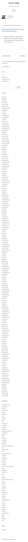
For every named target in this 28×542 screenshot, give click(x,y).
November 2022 (5, 141)
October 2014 (5, 292)
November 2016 (5, 246)
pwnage (4, 496)
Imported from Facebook (8, 466)
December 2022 (5, 139)
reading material (5, 500)
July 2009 (4, 384)
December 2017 (5, 222)
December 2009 (5, 378)
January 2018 (5, 220)
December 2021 (5, 160)
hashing (4, 457)
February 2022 (5, 156)
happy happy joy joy (6, 453)
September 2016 (5, 250)
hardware (4, 455)
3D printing (4, 406)
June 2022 (4, 149)
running (4, 503)
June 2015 (4, 278)
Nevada (3, 483)
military (3, 477)
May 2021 (4, 173)
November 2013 (5, 313)
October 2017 (5, 225)
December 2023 (5, 125)
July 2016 (4, 253)
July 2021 (4, 169)
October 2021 (5, 164)
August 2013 (5, 319)
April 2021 (4, 175)
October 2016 (5, 248)
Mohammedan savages (7, 479)
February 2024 (5, 123)
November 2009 (5, 380)
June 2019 (4, 188)
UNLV (3, 515)
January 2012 (5, 350)
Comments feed (5, 79)
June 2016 (4, 255)
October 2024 (5, 117)
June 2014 (4, 300)
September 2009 (5, 382)
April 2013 (4, 322)
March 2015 (4, 283)
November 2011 (5, 354)
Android (4, 408)
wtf (2, 520)
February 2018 (5, 218)
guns (3, 451)
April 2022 (4, 153)
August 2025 (5, 110)
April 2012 (4, 345)
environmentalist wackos (7, 446)
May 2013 (4, 320)
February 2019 (5, 195)
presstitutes (4, 492)
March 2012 (4, 347)
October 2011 (5, 356)
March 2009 (4, 391)
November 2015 (5, 268)
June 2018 (4, 210)
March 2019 (4, 194)
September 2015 (5, 272)
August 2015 (5, 274)
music (3, 481)
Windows (4, 518)
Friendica (4, 529)
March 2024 (4, 121)
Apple (3, 412)
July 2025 (4, 111)
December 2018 (5, 199)
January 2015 (5, 287)
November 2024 (5, 115)
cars (3, 421)
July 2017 (4, 231)
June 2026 (4, 98)
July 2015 (4, 276)
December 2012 (5, 330)
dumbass (4, 438)
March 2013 (4, 324)
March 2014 (4, 306)
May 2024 (4, 119)
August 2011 (5, 360)
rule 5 (3, 501)
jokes (3, 468)
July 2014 (4, 298)
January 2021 (5, 179)
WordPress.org (5, 81)
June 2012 (4, 341)
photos (3, 488)
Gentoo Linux (5, 449)
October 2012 (5, 334)
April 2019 (4, 192)
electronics (4, 444)
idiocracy (4, 464)
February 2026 (5, 104)
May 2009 (4, 388)
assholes (4, 414)
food (3, 447)
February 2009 (5, 393)
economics (4, 440)
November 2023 (5, 126)
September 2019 (5, 182)
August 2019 (5, 184)
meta (3, 475)
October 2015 (5, 270)
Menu (14, 10)
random (4, 498)
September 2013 (5, 317)
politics (3, 490)
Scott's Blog (14, 3)
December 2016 (5, 244)
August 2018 (5, 207)
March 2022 (4, 154)
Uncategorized (5, 513)
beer (3, 416)
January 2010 (5, 376)
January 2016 (5, 264)
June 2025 (4, 113)
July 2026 (4, 97)
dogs (3, 436)
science (3, 505)
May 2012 (4, 343)
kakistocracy (5, 470)
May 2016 (4, 257)
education (4, 442)
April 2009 (4, 390)
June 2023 (4, 132)
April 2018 (4, 214)
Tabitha (3, 511)
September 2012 (5, 335)
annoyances (4, 410)
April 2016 (4, 259)
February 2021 (5, 177)
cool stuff (4, 427)
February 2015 (5, 285)
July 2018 (4, 208)
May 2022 (4, 151)
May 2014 (4, 302)
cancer (3, 419)
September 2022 (5, 143)
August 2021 (5, 167)
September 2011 (5, 358)
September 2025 (5, 108)
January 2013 (5, 328)
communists (5, 423)
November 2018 (5, 201)
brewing (4, 418)
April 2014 (4, 304)
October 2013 (5, 315)
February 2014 (5, 307)
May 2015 (4, 279)
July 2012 (4, 339)
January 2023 (5, 138)
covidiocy (4, 429)
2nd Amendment (6, 404)
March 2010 (4, 373)
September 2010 (5, 371)
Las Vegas (4, 472)
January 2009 (5, 395)
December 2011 (5, 352)
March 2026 (4, 102)
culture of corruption (7, 431)
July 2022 (4, 147)
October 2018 (5, 203)
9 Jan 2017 (9, 18)
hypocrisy (4, 462)
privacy (3, 494)
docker (3, 434)
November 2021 (5, 162)
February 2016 (5, 263)
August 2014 (5, 296)
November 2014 (5, 291)
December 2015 (5, 266)
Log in (3, 75)
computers (4, 425)
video (3, 516)
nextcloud (4, 487)
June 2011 (4, 363)
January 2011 (5, 367)
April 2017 (4, 236)
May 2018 (4, 212)
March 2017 (4, 238)
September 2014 (5, 294)
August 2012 (5, 337)
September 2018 (5, 205)
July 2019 (4, 186)
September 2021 (5, 166)
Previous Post (6, 55)
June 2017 (4, 233)
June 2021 (4, 171)
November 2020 (5, 180)
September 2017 (5, 227)
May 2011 (4, 365)
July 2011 (4, 362)
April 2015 (4, 281)
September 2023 (5, 128)
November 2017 (5, 223)
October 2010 (5, 369)
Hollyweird (4, 459)
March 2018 (4, 216)
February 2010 (5, 375)
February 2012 (5, 348)
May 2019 (4, 190)
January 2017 (5, 242)
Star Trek (4, 507)
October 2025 (5, 106)
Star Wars (4, 509)
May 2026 (4, 100)
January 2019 (5, 197)
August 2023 (5, 130)
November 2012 (5, 332)
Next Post (23, 55)
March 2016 (4, 261)
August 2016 (5, 251)
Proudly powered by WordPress (8, 539)
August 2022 (5, 145)
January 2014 (5, 309)
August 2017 (5, 229)
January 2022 (5, 158)
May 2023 (4, 134)
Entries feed (4, 77)
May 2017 (4, 235)
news (3, 485)
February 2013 (5, 326)
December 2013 (5, 311)
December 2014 (5, 289)
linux (3, 474)
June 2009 (4, 386)
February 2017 (5, 240)
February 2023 (5, 136)
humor (3, 460)
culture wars (5, 432)
